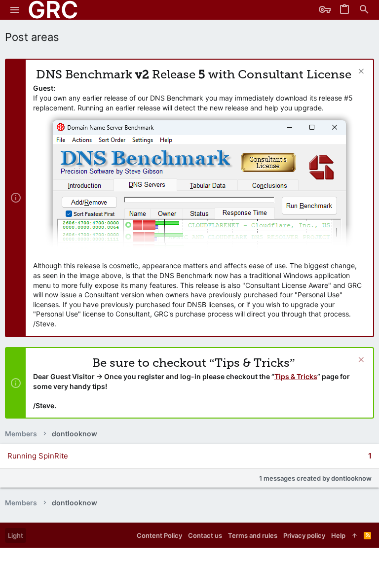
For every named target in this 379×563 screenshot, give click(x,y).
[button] (15, 10)
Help (338, 535)
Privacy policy (304, 535)
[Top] (354, 535)
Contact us (205, 535)
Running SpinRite (37, 455)
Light (15, 535)
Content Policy (159, 535)
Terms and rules (252, 535)
